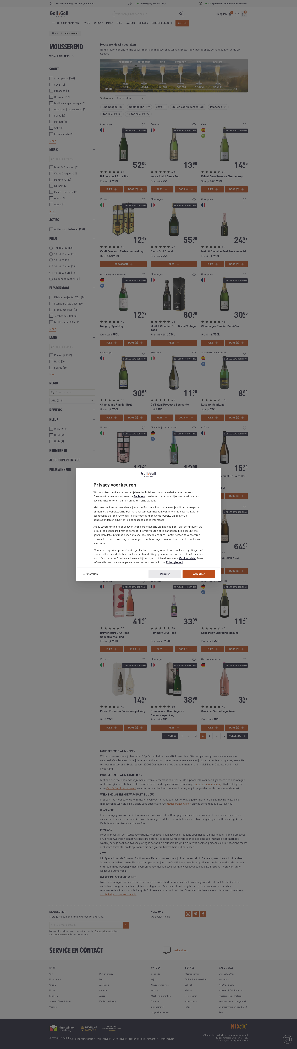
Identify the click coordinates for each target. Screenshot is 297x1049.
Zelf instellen (90, 574)
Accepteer (199, 574)
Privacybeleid (174, 562)
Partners (139, 496)
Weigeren (165, 574)
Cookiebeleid (187, 558)
